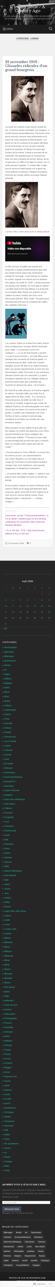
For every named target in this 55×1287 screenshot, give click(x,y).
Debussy (8, 768)
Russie (7, 1081)
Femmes (8, 812)
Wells (6, 1166)
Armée (7, 665)
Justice (7, 897)
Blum (6, 696)
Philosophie (9, 1014)
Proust (7, 1058)
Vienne (7, 1148)
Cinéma (7, 728)
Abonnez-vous (12, 1209)
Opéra (7, 991)
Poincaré (8, 1032)
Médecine (8, 956)
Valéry (7, 1134)
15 (42, 606)
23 (49, 612)
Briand (7, 701)
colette (7, 745)
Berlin (6, 687)
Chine (6, 719)
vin (5, 1152)
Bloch (7, 692)
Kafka (7, 902)
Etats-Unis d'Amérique (14, 799)
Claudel (7, 732)
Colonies (8, 750)
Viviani (7, 1157)
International (10, 875)
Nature (7, 982)
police (7, 1036)
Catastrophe (10, 710)
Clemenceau (10, 736)
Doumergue (9, 772)
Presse (7, 1054)
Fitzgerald (8, 817)
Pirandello (8, 1027)
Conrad (7, 754)
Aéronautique (10, 647)
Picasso (8, 1023)
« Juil (4, 628)
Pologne (8, 1045)
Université (8, 1125)
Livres (7, 924)
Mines (7, 960)
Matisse (8, 951)
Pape (6, 996)
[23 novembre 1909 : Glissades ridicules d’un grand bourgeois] (27, 99)
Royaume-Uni (10, 1076)
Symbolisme (10, 1108)
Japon (7, 884)
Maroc (7, 947)
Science (8, 1090)
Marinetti (8, 942)
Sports (7, 1103)
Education (9, 786)
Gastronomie (10, 830)
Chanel (7, 714)
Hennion (8, 857)
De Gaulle (8, 763)
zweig (7, 1170)
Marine (7, 938)
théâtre (7, 1116)
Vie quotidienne (11, 1143)
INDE (6, 866)
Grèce (7, 848)
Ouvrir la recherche (50, 29)
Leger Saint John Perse (15, 911)
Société (7, 1099)
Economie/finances (13, 777)
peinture (8, 1009)
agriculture (9, 652)
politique (8, 1040)
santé (6, 1085)
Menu (10, 29)
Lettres (7, 915)
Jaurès (7, 888)
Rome (7, 1072)
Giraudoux (9, 844)
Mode (7, 964)
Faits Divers (9, 804)
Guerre (7, 853)
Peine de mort (10, 1005)
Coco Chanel (10, 741)
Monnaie (8, 973)
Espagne (8, 795)
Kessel (7, 906)
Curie (6, 759)
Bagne (7, 674)
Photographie (10, 1018)
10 (6, 606)
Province (8, 1063)
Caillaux (7, 705)
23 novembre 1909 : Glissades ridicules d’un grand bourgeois (26, 66)
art (5, 669)
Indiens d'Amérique (13, 871)
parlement (9, 1000)
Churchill (8, 723)
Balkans (8, 678)
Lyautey (7, 933)
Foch (6, 821)
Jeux (6, 893)
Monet (7, 969)
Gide (6, 839)
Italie (6, 880)
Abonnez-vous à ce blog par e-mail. (24, 1185)
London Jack (10, 929)
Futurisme (9, 826)
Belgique (8, 683)
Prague (7, 1049)
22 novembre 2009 (16, 543)
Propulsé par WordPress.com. (27, 1278)
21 (35, 612)
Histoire (8, 862)
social (7, 1094)
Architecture (10, 660)
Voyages (8, 1161)
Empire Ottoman (11, 790)
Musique (8, 978)
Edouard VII (9, 781)
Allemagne (9, 656)
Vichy (6, 1139)
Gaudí (6, 835)
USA (6, 1130)
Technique (9, 1112)
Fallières (8, 808)
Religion (8, 1067)
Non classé (9, 987)
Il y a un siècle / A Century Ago (27, 8)
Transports (9, 1121)
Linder (7, 920)
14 (35, 606)
